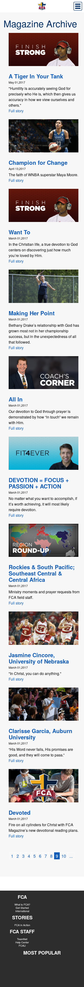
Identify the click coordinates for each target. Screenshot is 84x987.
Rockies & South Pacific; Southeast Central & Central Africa (42, 573)
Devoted (20, 812)
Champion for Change (38, 162)
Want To (19, 232)
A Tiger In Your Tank (36, 76)
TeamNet (22, 939)
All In (16, 399)
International (22, 911)
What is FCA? (22, 904)
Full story (16, 110)
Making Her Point (32, 313)
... (71, 856)
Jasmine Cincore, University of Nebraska (39, 658)
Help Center (22, 942)
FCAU (22, 945)
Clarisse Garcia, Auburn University (40, 734)
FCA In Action (22, 925)
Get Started (22, 908)
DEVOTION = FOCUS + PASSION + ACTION (39, 483)
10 (63, 856)
